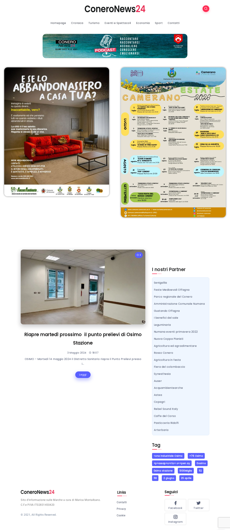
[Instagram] (175, 519)
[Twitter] (198, 505)
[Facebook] (175, 505)
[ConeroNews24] (115, 8)
